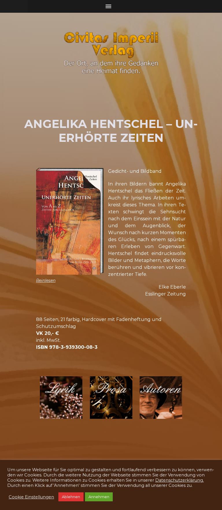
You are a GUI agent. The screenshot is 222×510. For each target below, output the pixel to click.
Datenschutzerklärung (143, 480)
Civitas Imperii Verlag (62, 480)
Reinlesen (46, 280)
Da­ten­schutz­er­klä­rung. (179, 497)
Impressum (101, 480)
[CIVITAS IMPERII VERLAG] (111, 53)
